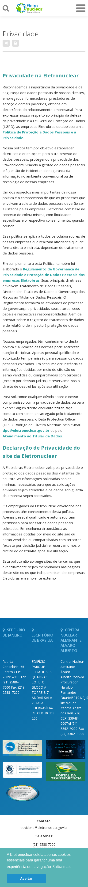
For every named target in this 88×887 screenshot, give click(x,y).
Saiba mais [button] (62, 866)
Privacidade (21, 33)
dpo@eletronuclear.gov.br (26, 430)
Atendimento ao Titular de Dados (32, 436)
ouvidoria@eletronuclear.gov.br (44, 827)
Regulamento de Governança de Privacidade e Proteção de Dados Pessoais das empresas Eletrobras (44, 275)
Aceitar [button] (26, 878)
